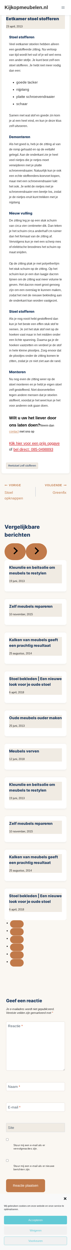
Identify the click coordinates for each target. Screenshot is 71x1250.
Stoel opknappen (14, 492)
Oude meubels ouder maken (35, 718)
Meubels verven (24, 751)
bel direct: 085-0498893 (33, 449)
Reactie (15, 1026)
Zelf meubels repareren (31, 606)
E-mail (14, 1107)
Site (11, 1128)
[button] (65, 1198)
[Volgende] (36, 551)
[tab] (17, 924)
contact (14, 431)
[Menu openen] (62, 7)
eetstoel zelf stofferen (22, 465)
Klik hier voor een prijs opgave (34, 443)
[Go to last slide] (15, 551)
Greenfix (55, 489)
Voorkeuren (35, 1240)
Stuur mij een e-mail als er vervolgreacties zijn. (29, 1147)
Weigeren (35, 1230)
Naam (14, 1087)
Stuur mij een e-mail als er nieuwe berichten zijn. (34, 1167)
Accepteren (35, 1220)
